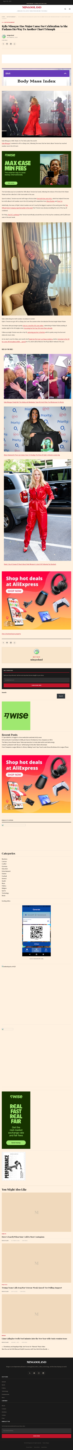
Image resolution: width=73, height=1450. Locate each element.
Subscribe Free (36, 685)
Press (3, 1418)
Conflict (4, 864)
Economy (4, 866)
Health (4, 881)
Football (4, 876)
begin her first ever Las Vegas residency (41, 339)
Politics (4, 886)
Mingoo (47, 1443)
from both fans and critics (44, 199)
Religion (4, 888)
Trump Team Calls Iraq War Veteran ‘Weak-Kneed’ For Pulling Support (32, 1288)
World (3, 896)
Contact (4, 1409)
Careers (4, 1415)
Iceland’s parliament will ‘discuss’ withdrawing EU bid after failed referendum (24, 745)
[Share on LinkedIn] (10, 43)
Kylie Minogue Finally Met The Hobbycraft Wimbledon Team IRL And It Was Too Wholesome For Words (34, 402)
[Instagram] (38, 1373)
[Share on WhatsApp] (14, 43)
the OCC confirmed (13, 215)
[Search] (65, 9)
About (3, 1406)
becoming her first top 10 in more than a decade (38, 328)
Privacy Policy (29, 1447)
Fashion (4, 874)
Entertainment (11, 17)
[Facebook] (34, 1373)
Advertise (4, 1412)
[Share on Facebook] (7, 43)
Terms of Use (36, 1447)
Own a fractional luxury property (11, 634)
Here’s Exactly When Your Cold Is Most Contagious (23, 1237)
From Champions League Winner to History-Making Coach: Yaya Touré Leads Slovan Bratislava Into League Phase (35, 747)
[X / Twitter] (29, 1373)
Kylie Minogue (6, 143)
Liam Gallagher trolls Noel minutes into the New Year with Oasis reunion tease (34, 1338)
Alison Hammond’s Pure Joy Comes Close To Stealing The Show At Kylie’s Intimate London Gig (32, 455)
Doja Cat (59, 201)
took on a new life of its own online (33, 326)
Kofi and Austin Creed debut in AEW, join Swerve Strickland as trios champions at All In (27, 740)
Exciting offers (6, 901)
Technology (5, 893)
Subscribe (36, 1436)
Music (3, 883)
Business (4, 859)
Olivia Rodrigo (50, 201)
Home (3, 17)
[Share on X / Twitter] (3, 43)
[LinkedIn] (43, 1373)
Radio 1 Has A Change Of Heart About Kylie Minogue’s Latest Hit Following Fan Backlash (30, 564)
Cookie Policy (44, 1447)
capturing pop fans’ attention (36, 332)
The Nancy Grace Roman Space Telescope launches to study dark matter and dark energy (28, 742)
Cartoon (4, 862)
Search (4, 693)
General (4, 879)
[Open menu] (70, 9)
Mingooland (31, 7)
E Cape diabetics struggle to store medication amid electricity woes (22, 737)
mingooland (10, 35)
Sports (4, 891)
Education (5, 869)
